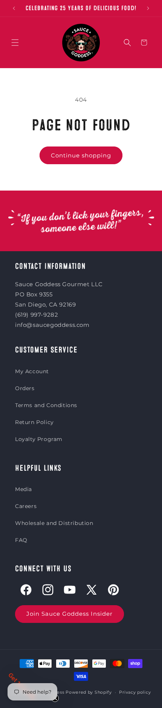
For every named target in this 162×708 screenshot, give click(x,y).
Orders (25, 388)
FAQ (21, 540)
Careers (26, 506)
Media (23, 489)
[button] (15, 42)
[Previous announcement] (14, 8)
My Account (32, 371)
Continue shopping (81, 155)
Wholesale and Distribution (54, 523)
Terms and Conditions (46, 405)
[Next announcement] (148, 8)
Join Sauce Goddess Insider (69, 613)
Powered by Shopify (89, 692)
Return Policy (34, 422)
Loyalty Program (39, 439)
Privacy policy (135, 692)
